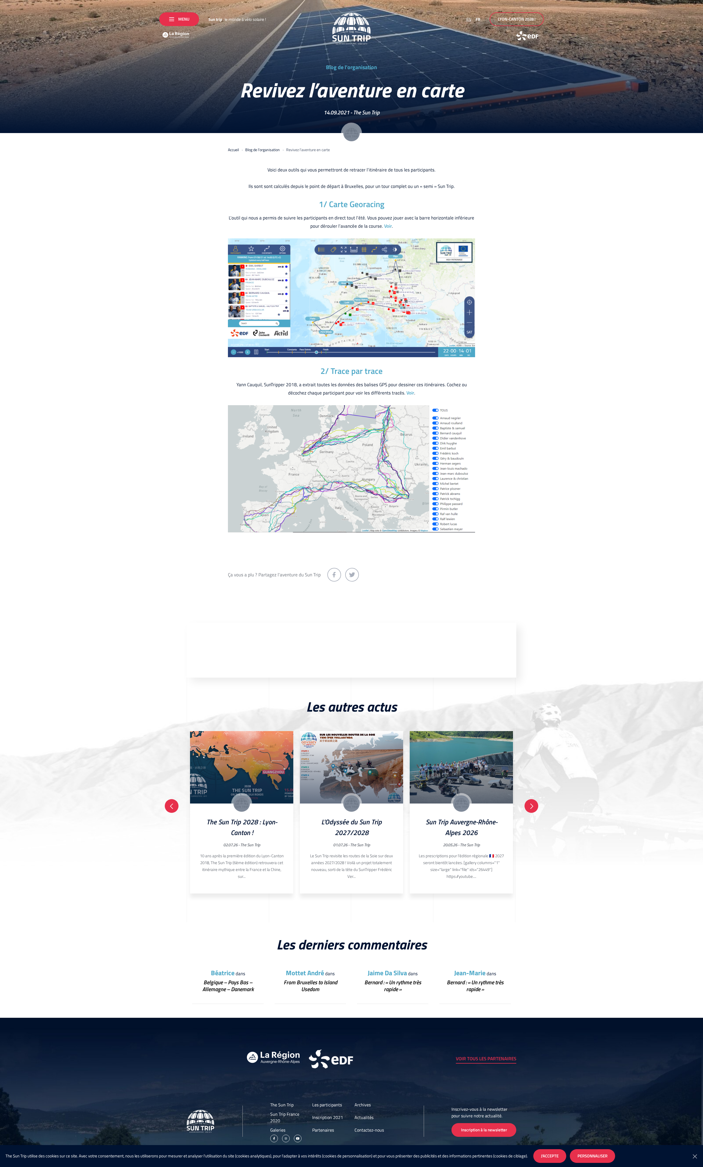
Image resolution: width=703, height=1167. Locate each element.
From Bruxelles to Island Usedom (310, 986)
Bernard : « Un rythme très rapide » (392, 986)
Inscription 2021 (327, 1117)
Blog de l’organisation (351, 67)
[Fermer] (694, 1156)
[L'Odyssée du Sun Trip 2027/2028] (351, 767)
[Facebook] (274, 1138)
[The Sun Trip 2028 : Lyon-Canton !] (241, 767)
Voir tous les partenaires (486, 1058)
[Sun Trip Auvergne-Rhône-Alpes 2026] (461, 767)
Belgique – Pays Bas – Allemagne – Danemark (228, 986)
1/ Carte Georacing (351, 204)
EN (468, 19)
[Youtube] (298, 1138)
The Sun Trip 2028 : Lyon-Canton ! (242, 827)
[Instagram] (286, 1138)
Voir (388, 226)
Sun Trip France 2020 (284, 1117)
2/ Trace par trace (351, 371)
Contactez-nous (369, 1130)
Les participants (327, 1104)
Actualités (364, 1117)
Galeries (277, 1130)
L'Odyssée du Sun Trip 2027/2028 (351, 827)
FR (478, 19)
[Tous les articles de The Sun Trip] (351, 133)
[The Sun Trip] (351, 28)
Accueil (233, 150)
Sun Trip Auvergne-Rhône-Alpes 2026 (461, 827)
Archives (363, 1104)
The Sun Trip (366, 112)
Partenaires (323, 1130)
